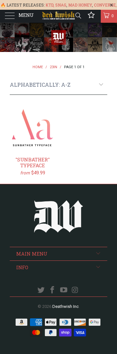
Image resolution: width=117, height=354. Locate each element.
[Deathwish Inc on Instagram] (75, 290)
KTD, (50, 4)
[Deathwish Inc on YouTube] (64, 290)
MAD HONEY (80, 4)
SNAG (60, 4)
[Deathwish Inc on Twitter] (41, 290)
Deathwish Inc (65, 306)
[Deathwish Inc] (58, 16)
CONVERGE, (105, 4)
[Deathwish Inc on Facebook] (53, 290)
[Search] (77, 15)
